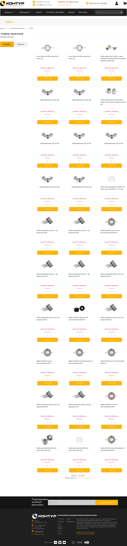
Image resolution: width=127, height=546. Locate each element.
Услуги (39, 12)
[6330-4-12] (47, 439)
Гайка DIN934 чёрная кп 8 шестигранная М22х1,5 (78, 319)
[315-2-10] (79, 178)
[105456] (79, 265)
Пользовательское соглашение (85, 533)
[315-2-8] (47, 91)
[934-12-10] (111, 439)
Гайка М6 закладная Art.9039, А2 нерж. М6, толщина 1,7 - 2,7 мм (112, 188)
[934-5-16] (111, 396)
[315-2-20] (47, 178)
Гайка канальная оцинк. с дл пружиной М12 (47, 275)
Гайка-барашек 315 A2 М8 (49, 100)
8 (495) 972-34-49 (43, 2)
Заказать (48, 78)
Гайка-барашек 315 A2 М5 (49, 143)
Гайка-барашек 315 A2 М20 (49, 187)
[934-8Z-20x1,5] (111, 221)
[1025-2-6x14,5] (111, 91)
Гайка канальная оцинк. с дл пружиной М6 (79, 232)
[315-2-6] (79, 91)
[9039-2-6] (111, 178)
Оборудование (70, 521)
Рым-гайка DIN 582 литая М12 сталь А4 (79, 57)
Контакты (83, 12)
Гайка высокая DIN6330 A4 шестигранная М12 (46, 449)
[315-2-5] (47, 134)
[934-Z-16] (47, 352)
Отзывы (60, 533)
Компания (24, 12)
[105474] (79, 396)
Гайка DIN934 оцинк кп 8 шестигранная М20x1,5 (109, 232)
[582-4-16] (47, 47)
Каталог (9, 12)
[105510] (111, 308)
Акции (71, 12)
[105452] (79, 221)
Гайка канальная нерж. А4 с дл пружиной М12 (111, 319)
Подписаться (107, 502)
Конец (89, 478)
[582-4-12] (79, 47)
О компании (61, 519)
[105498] (47, 308)
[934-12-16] (79, 352)
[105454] (47, 221)
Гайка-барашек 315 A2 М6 (81, 100)
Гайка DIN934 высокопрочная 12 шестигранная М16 (80, 362)
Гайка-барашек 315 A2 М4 (81, 143)
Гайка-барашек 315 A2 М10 (81, 187)
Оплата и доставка (55, 12)
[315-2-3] (111, 134)
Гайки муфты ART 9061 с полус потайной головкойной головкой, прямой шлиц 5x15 (113, 58)
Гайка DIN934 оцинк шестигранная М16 (44, 362)
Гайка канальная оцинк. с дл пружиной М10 (79, 275)
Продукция (61, 521)
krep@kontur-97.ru (44, 5)
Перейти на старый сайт (68, 2)
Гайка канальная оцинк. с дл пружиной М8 (47, 232)
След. (84, 478)
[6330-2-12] (79, 439)
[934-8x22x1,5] (79, 308)
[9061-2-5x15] (111, 47)
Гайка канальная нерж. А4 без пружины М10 (79, 406)
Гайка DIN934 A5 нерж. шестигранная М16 (109, 406)
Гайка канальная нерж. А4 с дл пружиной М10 (47, 406)
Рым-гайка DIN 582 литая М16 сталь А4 (47, 57)
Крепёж (68, 519)
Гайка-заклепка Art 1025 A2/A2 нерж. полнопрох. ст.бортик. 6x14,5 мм (113, 102)
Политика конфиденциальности (85, 532)
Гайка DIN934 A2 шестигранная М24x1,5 (112, 362)
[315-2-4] (79, 134)
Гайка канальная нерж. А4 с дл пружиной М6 (47, 319)
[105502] (111, 265)
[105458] (47, 265)
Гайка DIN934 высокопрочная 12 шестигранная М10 (112, 449)
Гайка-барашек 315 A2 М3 (113, 143)
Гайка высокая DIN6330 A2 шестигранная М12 (78, 449)
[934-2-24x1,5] (111, 352)
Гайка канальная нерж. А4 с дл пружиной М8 (111, 275)
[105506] (47, 396)
